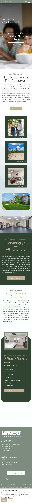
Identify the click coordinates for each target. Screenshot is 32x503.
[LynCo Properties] (11, 433)
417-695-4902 (9, 451)
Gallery (16, 108)
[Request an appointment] (7, 1)
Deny (10, 500)
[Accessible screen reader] (2, 1)
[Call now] (10, 1)
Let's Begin (16, 44)
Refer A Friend (15, 473)
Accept (4, 500)
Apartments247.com (22, 485)
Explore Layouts (14, 390)
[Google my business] (7, 479)
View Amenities (16, 278)
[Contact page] (4, 1)
